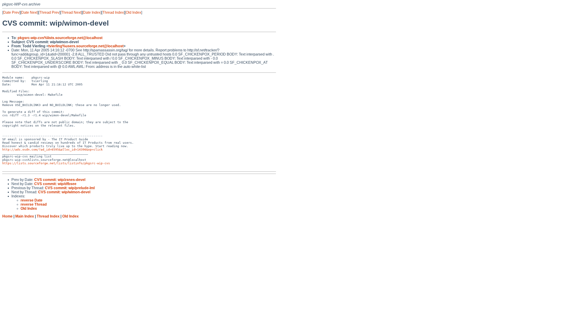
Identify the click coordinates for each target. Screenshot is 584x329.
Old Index (133, 12)
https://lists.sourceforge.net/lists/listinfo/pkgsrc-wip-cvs (56, 163)
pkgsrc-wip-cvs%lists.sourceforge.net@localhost (60, 38)
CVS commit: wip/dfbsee (55, 184)
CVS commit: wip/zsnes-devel (59, 180)
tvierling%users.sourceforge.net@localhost (85, 46)
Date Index (92, 12)
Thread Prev (49, 12)
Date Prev (11, 12)
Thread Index (113, 12)
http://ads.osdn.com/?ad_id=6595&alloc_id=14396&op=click (52, 149)
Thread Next (71, 12)
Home (7, 216)
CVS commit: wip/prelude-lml (70, 188)
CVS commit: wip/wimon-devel (64, 192)
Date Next (29, 12)
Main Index (24, 216)
